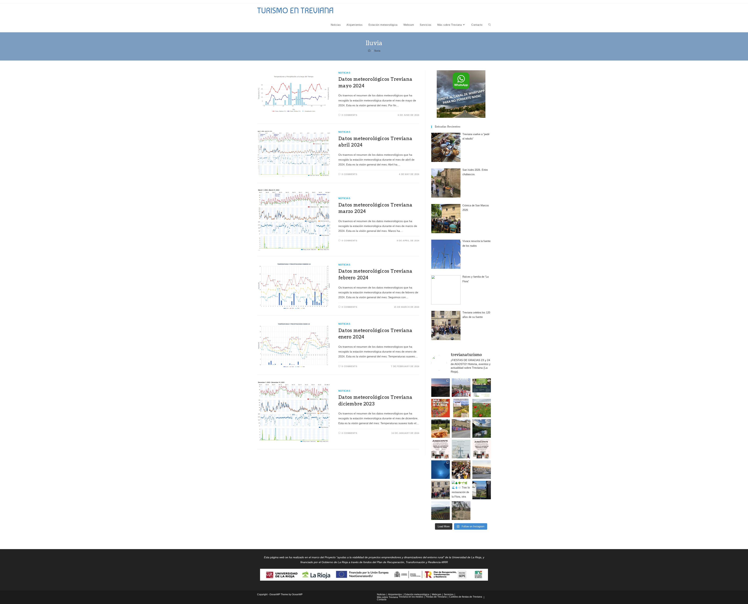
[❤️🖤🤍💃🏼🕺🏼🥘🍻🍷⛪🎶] (461, 408)
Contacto (381, 599)
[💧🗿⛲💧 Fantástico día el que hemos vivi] (440, 490)
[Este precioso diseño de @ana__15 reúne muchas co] (461, 510)
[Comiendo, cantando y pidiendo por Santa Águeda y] (461, 469)
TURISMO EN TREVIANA (295, 10)
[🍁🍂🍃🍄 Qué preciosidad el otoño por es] (440, 510)
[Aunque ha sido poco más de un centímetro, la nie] (481, 469)
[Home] (369, 50)
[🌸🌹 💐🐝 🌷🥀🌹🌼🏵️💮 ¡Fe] (481, 408)
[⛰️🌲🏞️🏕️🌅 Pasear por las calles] (481, 490)
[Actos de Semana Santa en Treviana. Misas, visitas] (461, 449)
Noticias (344, 72)
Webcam (436, 594)
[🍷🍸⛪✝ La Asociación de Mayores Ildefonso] (481, 449)
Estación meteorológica (416, 594)
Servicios (448, 594)
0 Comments (349, 115)
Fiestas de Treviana (436, 596)
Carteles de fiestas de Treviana (465, 596)
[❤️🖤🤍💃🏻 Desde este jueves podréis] (440, 449)
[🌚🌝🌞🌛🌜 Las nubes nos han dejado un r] (440, 469)
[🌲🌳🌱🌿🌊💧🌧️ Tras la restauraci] (461, 490)
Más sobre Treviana (387, 597)
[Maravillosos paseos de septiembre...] (440, 387)
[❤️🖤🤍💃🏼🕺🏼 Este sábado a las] (440, 408)
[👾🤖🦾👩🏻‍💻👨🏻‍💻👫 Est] (481, 387)
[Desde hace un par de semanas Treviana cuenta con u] (461, 428)
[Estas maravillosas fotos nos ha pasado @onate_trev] (481, 428)
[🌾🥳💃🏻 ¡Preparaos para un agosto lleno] (461, 387)
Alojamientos (395, 594)
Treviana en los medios (411, 596)
